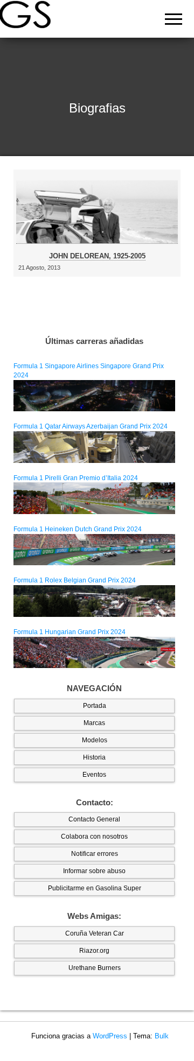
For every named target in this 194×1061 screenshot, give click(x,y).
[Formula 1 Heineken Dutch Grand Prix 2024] (94, 549)
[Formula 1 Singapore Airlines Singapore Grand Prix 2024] (94, 395)
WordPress (110, 1036)
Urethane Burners (94, 968)
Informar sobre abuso (94, 871)
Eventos (94, 774)
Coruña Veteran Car (94, 933)
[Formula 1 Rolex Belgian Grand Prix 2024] (94, 601)
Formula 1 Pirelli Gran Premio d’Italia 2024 (75, 478)
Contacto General (94, 819)
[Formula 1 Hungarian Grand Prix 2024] (94, 652)
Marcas (94, 723)
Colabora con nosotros (94, 836)
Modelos (94, 740)
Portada (94, 705)
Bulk (162, 1036)
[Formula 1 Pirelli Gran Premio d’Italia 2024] (94, 498)
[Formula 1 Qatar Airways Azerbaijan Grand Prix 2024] (94, 447)
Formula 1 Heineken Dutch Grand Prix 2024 (77, 529)
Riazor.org (94, 950)
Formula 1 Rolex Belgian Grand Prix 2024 (74, 580)
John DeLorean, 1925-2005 (97, 256)
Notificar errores (94, 854)
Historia (94, 757)
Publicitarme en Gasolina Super (94, 888)
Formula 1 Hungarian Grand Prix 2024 (69, 632)
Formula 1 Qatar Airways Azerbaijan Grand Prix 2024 (90, 426)
